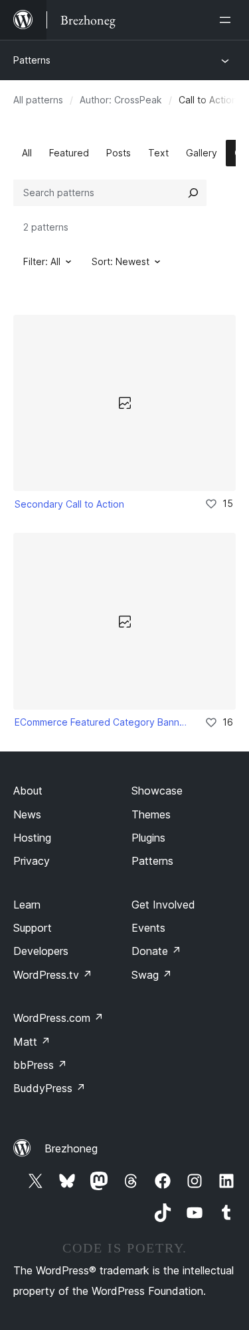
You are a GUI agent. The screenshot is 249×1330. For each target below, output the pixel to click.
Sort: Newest (120, 261)
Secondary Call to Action (69, 504)
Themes (151, 814)
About (27, 790)
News (27, 814)
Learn (27, 904)
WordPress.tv (52, 974)
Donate (156, 951)
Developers (40, 951)
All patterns (38, 99)
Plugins (148, 837)
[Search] (193, 193)
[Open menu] (228, 20)
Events (148, 927)
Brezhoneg (71, 1148)
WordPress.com (58, 1018)
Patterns (31, 60)
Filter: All (41, 261)
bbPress (40, 1065)
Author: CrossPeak (121, 99)
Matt (31, 1041)
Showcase (157, 790)
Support (32, 927)
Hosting (32, 837)
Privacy (31, 860)
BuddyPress (49, 1088)
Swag (151, 974)
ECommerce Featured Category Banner (101, 722)
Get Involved (163, 904)
